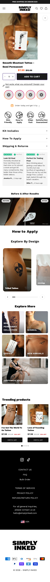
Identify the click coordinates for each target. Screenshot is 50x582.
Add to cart (32, 76)
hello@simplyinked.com (25, 513)
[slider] (25, 211)
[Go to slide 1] (22, 445)
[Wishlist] (41, 8)
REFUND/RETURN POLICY (25, 498)
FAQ (25, 474)
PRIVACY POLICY (25, 493)
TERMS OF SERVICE (25, 488)
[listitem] (8, 94)
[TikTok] (28, 459)
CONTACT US (25, 469)
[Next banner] (42, 297)
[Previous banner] (7, 297)
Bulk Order (25, 479)
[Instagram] (22, 459)
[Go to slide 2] (23, 445)
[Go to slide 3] (26, 445)
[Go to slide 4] (28, 445)
